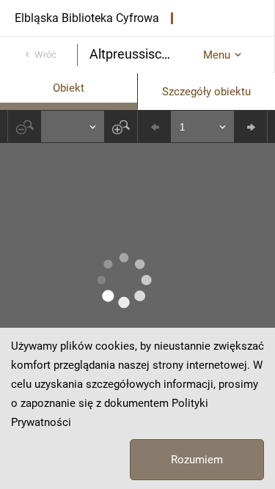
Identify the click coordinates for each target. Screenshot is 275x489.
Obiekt (68, 88)
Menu (216, 55)
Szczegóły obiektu (206, 91)
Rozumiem (197, 459)
